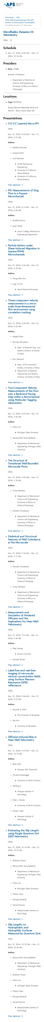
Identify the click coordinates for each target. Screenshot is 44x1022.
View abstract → (15, 185)
